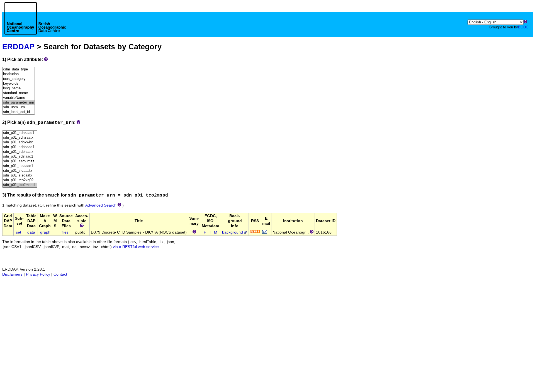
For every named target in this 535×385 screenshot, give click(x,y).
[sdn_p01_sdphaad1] (20, 147)
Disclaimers (12, 274)
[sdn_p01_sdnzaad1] (20, 133)
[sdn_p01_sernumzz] (20, 161)
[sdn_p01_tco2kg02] (20, 180)
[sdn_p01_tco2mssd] (20, 185)
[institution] (19, 74)
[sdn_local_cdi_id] (19, 112)
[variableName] (19, 97)
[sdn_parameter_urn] (19, 102)
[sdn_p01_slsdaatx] (20, 175)
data (31, 232)
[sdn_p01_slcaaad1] (20, 166)
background (232, 232)
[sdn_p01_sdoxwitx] (20, 142)
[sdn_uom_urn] (19, 107)
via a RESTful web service (136, 247)
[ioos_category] (19, 79)
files (65, 232)
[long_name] (19, 88)
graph (45, 232)
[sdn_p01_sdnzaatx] (20, 137)
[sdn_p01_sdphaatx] (20, 151)
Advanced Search (100, 205)
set (18, 232)
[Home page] (35, 24)
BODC (523, 27)
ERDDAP (18, 46)
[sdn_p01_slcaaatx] (20, 170)
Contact (60, 274)
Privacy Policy (38, 274)
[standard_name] (19, 93)
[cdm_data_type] (19, 69)
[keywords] (19, 83)
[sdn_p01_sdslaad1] (20, 156)
